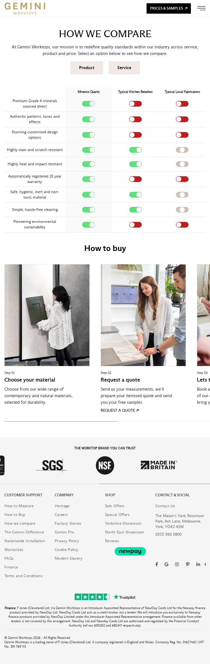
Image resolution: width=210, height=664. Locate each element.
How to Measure (19, 506)
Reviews (112, 541)
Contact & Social (172, 495)
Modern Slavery (68, 558)
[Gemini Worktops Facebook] (156, 564)
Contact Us (165, 506)
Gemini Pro (64, 532)
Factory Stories (68, 523)
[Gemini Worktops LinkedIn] (198, 564)
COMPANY (64, 495)
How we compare (19, 523)
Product (86, 67)
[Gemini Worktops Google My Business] (166, 564)
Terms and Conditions (23, 576)
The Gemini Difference (24, 532)
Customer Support (23, 495)
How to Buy (14, 514)
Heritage (62, 506)
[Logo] (24, 8)
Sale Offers (114, 506)
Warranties (14, 549)
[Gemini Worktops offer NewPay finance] (130, 551)
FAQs (9, 558)
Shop (110, 495)
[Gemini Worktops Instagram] (177, 564)
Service (124, 67)
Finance (11, 567)
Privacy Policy (67, 541)
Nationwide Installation (24, 541)
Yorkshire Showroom (123, 523)
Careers (61, 514)
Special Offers (117, 514)
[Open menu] (201, 8)
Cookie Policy (66, 549)
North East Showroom (124, 532)
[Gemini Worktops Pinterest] (187, 564)
